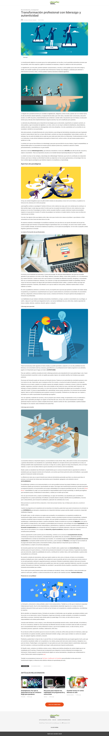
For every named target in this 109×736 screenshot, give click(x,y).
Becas (54, 720)
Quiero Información (63, 720)
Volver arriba (54, 727)
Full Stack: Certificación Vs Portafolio (51, 658)
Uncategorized (34, 9)
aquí (44, 654)
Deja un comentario (54, 704)
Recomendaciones (25, 9)
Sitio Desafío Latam (45, 720)
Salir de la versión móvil (54, 734)
